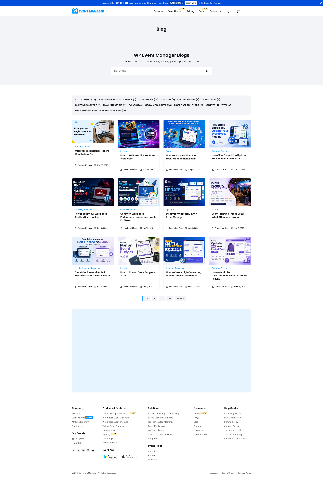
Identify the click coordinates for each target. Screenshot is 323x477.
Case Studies (200, 434)
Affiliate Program (80, 422)
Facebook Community (235, 439)
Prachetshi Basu (85, 165)
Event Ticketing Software (160, 418)
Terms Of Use (228, 473)
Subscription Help (233, 430)
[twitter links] (78, 450)
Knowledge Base (232, 414)
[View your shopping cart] (238, 11)
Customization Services (160, 434)
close (320, 3)
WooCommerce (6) (86, 111)
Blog (196, 422)
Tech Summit (78, 439)
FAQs (196, 418)
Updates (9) (212, 105)
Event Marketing (156, 430)
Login (228, 11)
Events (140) (136, 105)
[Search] (207, 71)
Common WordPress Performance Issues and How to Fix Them (138, 217)
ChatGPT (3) (168, 100)
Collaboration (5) (188, 100)
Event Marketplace (157, 426)
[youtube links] (93, 450)
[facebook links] (74, 450)
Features (158, 11)
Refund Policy (231, 422)
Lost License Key (232, 418)
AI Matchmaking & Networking (163, 414)
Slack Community (233, 434)
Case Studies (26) (148, 100)
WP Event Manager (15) (112, 111)
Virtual (151, 451)
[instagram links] (88, 450)
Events (87, 147)
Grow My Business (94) (158, 105)
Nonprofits (153, 439)
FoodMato (77, 443)
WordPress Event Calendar (116, 418)
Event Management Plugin (115, 414)
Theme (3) (197, 105)
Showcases (199, 430)
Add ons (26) (88, 100)
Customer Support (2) (88, 105)
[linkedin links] (83, 450)
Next (179, 299)
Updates (170, 210)
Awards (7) (129, 100)
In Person (152, 460)
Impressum (213, 473)
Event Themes (175, 11)
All (77, 100)
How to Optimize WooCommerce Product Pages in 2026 (229, 275)
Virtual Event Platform (113, 426)
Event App (107, 439)
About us (76, 414)
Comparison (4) (211, 100)
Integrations (108, 430)
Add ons (79, 147)
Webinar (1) (228, 105)
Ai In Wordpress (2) (109, 100)
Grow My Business (221, 151)
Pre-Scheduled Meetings (160, 422)
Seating (106, 434)
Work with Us (78, 418)
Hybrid (151, 456)
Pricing (190, 11)
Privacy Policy (244, 473)
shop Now (191, 3)
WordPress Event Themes (115, 422)
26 (170, 299)
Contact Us (77, 426)
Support (214, 11)
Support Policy (231, 426)
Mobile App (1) (182, 105)
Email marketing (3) (114, 105)
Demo (202, 11)
